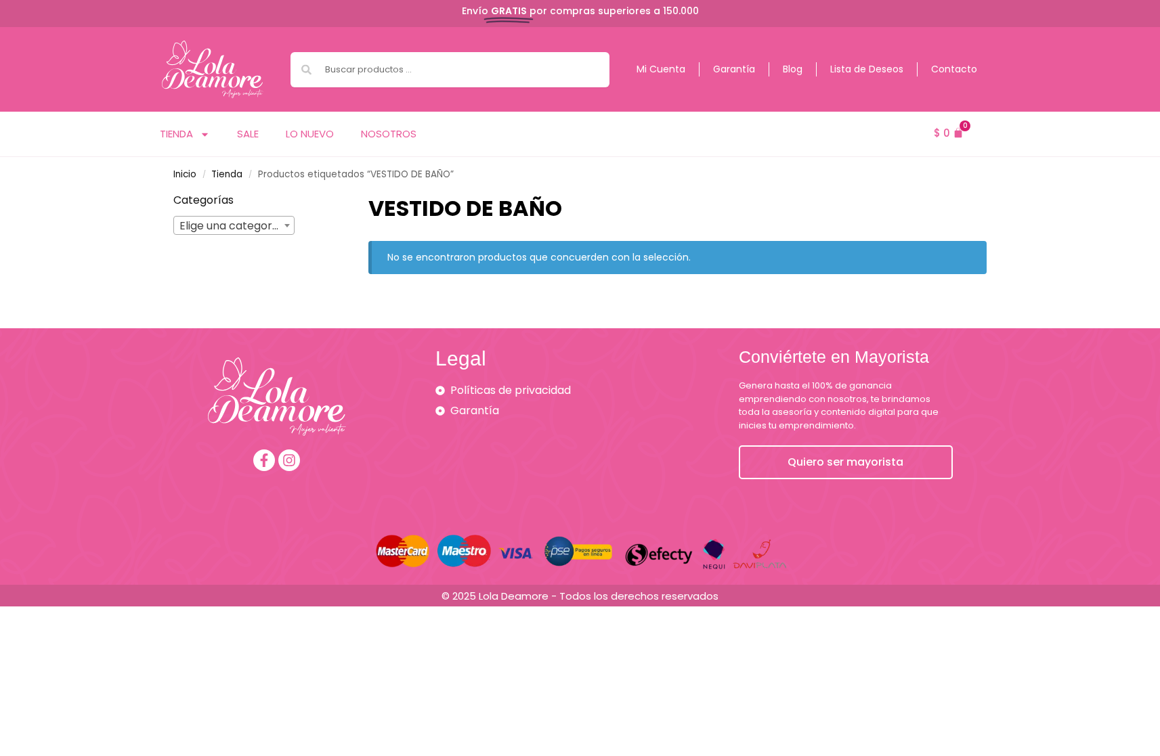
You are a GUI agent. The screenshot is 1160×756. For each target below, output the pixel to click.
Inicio (184, 174)
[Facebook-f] (264, 460)
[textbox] (234, 226)
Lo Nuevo (310, 134)
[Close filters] (316, 201)
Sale (248, 134)
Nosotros (388, 134)
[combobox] (450, 69)
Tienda (176, 134)
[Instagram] (289, 460)
